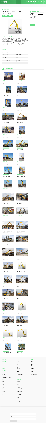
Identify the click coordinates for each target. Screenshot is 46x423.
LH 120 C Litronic (19, 352)
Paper (18, 364)
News (11, 1)
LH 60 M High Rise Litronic (7, 312)
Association (18, 381)
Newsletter (4, 363)
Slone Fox (4, 374)
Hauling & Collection (20, 374)
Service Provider (19, 401)
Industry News (4, 390)
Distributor (18, 385)
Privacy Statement (6, 368)
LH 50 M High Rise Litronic (21, 271)
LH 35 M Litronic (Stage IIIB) (7, 244)
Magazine (4, 361)
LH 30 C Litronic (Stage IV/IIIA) (7, 231)
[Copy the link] (11, 36)
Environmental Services (20, 388)
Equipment (4, 385)
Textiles (18, 371)
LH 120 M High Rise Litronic (7, 189)
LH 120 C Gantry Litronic (7, 176)
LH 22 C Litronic (5, 203)
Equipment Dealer (19, 390)
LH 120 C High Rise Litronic (21, 176)
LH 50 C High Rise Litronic (7, 271)
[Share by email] (4, 36)
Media (18, 397)
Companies (23, 1)
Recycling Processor (20, 400)
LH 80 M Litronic (19, 325)
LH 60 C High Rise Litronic (21, 285)
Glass (3, 387)
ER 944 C (4, 149)
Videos (14, 1)
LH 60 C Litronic (5, 298)
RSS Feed (4, 366)
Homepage (4, 359)
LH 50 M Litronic (5, 285)
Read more (33, 24)
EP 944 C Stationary (6, 122)
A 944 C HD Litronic (6, 95)
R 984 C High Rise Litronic (7, 352)
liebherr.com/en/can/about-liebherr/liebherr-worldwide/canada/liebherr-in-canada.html (37, 22)
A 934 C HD (18, 82)
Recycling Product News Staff (7, 377)
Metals (18, 361)
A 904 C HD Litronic (6, 82)
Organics (18, 367)
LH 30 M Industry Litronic (21, 231)
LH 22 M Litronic (19, 203)
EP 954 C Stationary (20, 122)
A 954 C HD (18, 95)
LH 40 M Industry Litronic (21, 258)
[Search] (45, 2)
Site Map (4, 370)
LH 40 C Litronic (5, 258)
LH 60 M (18, 298)
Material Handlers (5, 9)
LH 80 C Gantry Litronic (20, 312)
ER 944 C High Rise (20, 149)
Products (18, 1)
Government (19, 394)
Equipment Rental (19, 391)
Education (18, 387)
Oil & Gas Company (20, 398)
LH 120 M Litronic (19, 189)
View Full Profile (7, 15)
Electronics (18, 368)
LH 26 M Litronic (19, 216)
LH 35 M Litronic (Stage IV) (21, 244)
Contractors (18, 384)
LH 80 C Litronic (5, 325)
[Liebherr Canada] (41, 14)
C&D (17, 365)
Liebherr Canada (6, 13)
